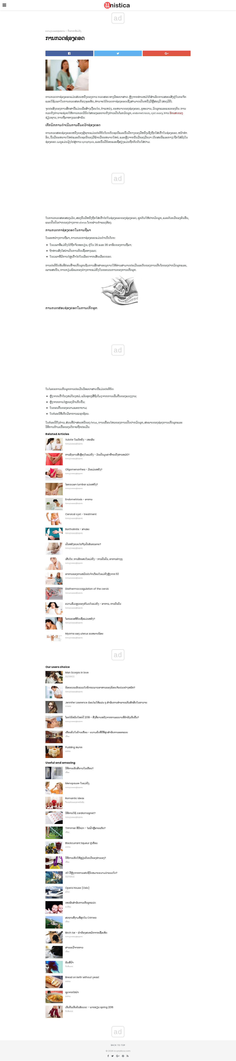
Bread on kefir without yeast (82, 977)
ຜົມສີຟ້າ (69, 962)
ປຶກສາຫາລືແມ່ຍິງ (74, 31)
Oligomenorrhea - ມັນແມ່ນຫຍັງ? (83, 469)
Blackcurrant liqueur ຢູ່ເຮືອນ (81, 843)
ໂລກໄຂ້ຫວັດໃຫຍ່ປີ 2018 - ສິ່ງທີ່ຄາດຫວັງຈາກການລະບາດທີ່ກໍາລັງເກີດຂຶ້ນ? (102, 717)
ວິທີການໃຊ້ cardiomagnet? (80, 813)
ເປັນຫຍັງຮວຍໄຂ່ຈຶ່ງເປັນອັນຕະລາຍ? (83, 544)
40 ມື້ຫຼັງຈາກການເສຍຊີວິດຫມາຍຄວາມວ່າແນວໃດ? (91, 873)
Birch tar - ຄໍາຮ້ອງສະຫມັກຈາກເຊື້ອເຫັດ (86, 932)
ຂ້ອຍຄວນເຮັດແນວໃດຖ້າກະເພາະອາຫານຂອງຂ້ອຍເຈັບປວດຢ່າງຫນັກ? (100, 687)
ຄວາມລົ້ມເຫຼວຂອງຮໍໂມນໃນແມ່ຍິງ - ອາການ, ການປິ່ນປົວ (93, 604)
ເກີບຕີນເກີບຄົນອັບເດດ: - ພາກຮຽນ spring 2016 (89, 1007)
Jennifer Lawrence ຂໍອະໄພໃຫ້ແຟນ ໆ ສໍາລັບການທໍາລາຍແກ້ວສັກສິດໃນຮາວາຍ (106, 702)
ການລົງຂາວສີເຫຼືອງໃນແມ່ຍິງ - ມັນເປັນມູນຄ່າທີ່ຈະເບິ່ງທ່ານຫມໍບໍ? (97, 454)
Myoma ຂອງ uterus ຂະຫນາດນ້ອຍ (84, 633)
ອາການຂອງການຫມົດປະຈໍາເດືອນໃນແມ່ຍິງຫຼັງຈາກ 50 (92, 574)
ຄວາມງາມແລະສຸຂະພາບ (55, 31)
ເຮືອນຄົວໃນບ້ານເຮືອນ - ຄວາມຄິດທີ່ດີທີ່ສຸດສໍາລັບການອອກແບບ (96, 732)
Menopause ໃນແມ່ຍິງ (77, 783)
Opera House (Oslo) (77, 888)
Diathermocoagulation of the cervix (87, 589)
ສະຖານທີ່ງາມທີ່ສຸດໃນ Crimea (80, 917)
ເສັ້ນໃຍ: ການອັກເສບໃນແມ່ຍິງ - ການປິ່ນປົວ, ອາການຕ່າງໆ (93, 559)
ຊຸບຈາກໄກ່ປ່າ (72, 992)
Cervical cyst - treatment (81, 514)
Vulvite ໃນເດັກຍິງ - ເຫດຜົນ (79, 439)
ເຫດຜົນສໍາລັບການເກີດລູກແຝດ (80, 902)
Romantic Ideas (74, 798)
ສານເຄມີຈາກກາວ (74, 947)
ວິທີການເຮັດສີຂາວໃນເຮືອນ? (79, 768)
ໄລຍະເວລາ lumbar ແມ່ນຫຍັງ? (81, 484)
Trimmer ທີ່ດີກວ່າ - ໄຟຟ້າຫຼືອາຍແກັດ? (85, 828)
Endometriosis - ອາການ (78, 499)
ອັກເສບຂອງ (176, 113)
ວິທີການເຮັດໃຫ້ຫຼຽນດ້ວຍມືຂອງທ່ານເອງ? (85, 858)
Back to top (118, 1045)
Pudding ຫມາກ (73, 747)
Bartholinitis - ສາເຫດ (77, 529)
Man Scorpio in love (77, 672)
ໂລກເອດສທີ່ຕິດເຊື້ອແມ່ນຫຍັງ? (80, 619)
